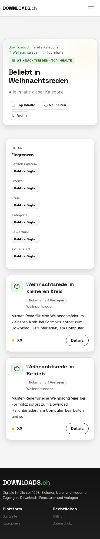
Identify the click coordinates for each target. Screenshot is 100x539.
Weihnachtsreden (26, 52)
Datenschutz (62, 523)
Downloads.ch (19, 47)
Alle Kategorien (48, 47)
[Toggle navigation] (91, 8)
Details (77, 340)
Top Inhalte (26, 105)
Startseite (10, 516)
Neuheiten (57, 105)
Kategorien (11, 523)
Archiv (22, 115)
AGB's (57, 516)
